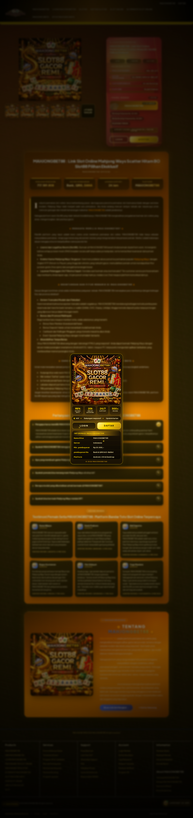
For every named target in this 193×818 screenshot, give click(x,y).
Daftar (109, 425)
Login (84, 425)
